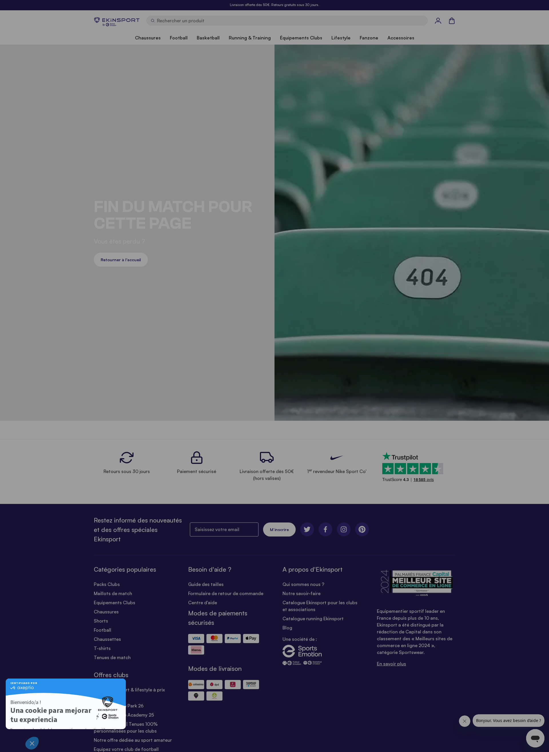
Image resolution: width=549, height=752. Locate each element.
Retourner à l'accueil (121, 259)
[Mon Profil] (438, 20)
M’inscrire (279, 529)
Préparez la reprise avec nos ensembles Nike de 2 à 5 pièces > (274, 5)
